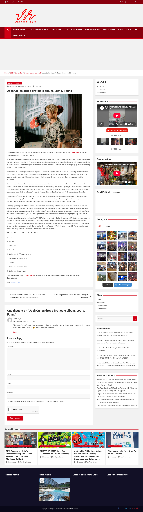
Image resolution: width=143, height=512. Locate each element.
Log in (99, 299)
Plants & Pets (109, 29)
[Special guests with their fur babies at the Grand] (112, 266)
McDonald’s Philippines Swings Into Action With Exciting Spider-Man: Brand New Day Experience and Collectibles (88, 455)
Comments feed (102, 306)
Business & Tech (124, 29)
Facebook (115, 2)
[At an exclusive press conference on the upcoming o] (122, 276)
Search (135, 318)
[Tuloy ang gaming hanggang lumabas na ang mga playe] (132, 256)
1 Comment (39, 86)
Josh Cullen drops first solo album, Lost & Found (120, 405)
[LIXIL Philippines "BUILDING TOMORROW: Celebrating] (112, 256)
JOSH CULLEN (15, 282)
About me (100, 86)
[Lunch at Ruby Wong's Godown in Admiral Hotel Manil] (112, 246)
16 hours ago (12, 462)
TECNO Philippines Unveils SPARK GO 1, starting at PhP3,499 (70, 296)
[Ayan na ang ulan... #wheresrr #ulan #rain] (101, 276)
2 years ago (13, 86)
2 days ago (45, 457)
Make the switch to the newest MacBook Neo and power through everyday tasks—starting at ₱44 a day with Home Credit (117, 382)
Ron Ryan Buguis (25, 86)
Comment (11, 347)
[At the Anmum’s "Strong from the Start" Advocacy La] (122, 246)
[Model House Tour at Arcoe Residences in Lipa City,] (132, 235)
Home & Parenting (92, 29)
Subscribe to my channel (118, 130)
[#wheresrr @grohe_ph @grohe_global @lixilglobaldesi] (122, 256)
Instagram (130, 2)
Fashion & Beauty (20, 29)
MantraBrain (74, 509)
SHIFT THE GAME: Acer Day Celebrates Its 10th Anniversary (54, 452)
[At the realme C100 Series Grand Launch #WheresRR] (101, 256)
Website (10, 392)
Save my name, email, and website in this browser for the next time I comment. (37, 401)
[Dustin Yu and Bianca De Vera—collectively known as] (132, 266)
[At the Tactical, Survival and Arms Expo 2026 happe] (132, 246)
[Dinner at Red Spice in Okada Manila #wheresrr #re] (112, 276)
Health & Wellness (74, 29)
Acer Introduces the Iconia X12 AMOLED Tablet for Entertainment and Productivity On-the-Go (27, 296)
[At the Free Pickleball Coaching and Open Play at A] (122, 235)
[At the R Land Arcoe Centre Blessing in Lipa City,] (101, 246)
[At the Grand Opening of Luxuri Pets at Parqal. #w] (101, 266)
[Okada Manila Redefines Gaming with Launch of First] (132, 276)
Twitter (122, 2)
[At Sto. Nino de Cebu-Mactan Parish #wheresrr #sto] (112, 235)
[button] (120, 135)
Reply (15, 332)
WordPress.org (102, 309)
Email (136, 2)
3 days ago (79, 462)
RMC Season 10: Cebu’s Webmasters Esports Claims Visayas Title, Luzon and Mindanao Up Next (19, 455)
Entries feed (101, 302)
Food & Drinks (57, 29)
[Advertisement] (71, 54)
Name (9, 374)
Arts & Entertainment (39, 29)
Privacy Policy (101, 92)
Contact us (101, 89)
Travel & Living (19, 35)
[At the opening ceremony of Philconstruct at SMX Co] (101, 235)
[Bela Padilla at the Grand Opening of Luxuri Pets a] (122, 266)
